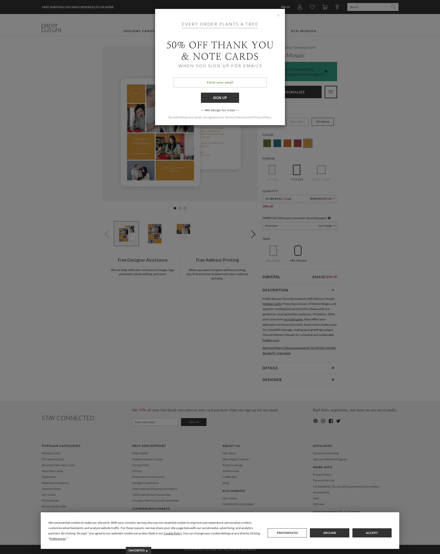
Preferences (287, 533)
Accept (372, 533)
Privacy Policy (262, 117)
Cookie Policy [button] (173, 533)
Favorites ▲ (138, 550)
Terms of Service (235, 117)
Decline (329, 533)
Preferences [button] (58, 539)
